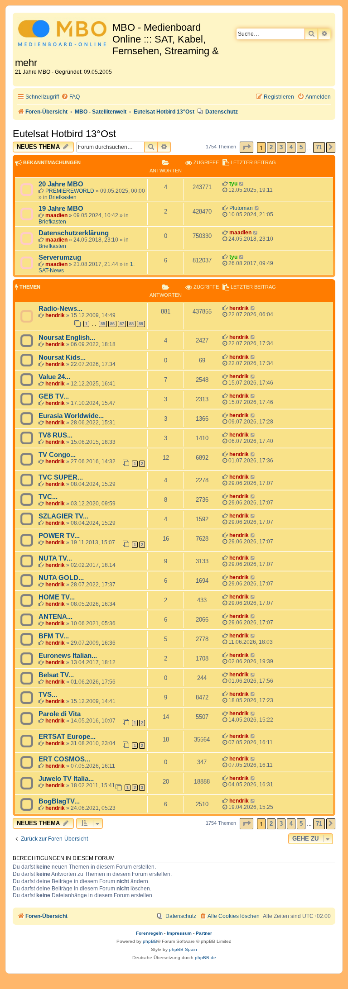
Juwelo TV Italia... (66, 778)
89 (141, 324)
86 (112, 324)
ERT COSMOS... (64, 759)
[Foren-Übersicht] (63, 34)
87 (122, 324)
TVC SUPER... (61, 477)
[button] (246, 147)
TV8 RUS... (55, 435)
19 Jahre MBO (61, 208)
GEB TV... (54, 396)
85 (103, 324)
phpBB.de (205, 957)
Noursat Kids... (62, 357)
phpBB (150, 941)
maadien (56, 215)
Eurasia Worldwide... (71, 415)
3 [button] (281, 147)
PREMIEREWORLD (69, 191)
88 (131, 324)
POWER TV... (59, 535)
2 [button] (271, 147)
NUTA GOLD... (61, 577)
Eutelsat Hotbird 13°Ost (64, 133)
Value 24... (54, 376)
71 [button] (319, 147)
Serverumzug (60, 257)
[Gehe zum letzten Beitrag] (242, 184)
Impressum (179, 933)
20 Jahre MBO (61, 184)
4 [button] (291, 147)
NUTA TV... (55, 558)
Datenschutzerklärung (74, 233)
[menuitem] (70, 97)
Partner (204, 933)
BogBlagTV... (59, 801)
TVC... (48, 496)
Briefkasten (63, 197)
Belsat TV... (56, 675)
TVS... (48, 694)
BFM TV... (54, 636)
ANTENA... (55, 616)
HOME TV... (57, 597)
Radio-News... (60, 308)
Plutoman (241, 208)
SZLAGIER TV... (63, 516)
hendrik (55, 315)
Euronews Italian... (68, 655)
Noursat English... (67, 337)
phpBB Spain (183, 949)
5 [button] (301, 147)
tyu (233, 184)
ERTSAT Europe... (67, 736)
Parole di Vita (60, 714)
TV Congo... (57, 454)
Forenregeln (149, 933)
